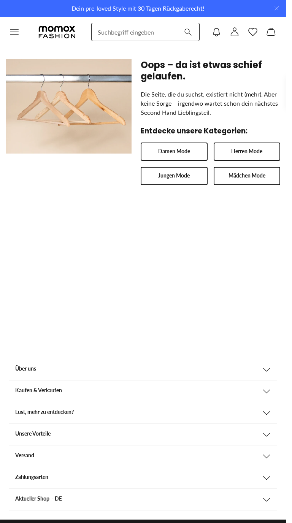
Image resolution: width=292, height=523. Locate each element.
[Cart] (271, 32)
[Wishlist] (253, 32)
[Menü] (14, 32)
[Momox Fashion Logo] (57, 32)
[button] (174, 152)
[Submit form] (188, 32)
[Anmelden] (234, 32)
